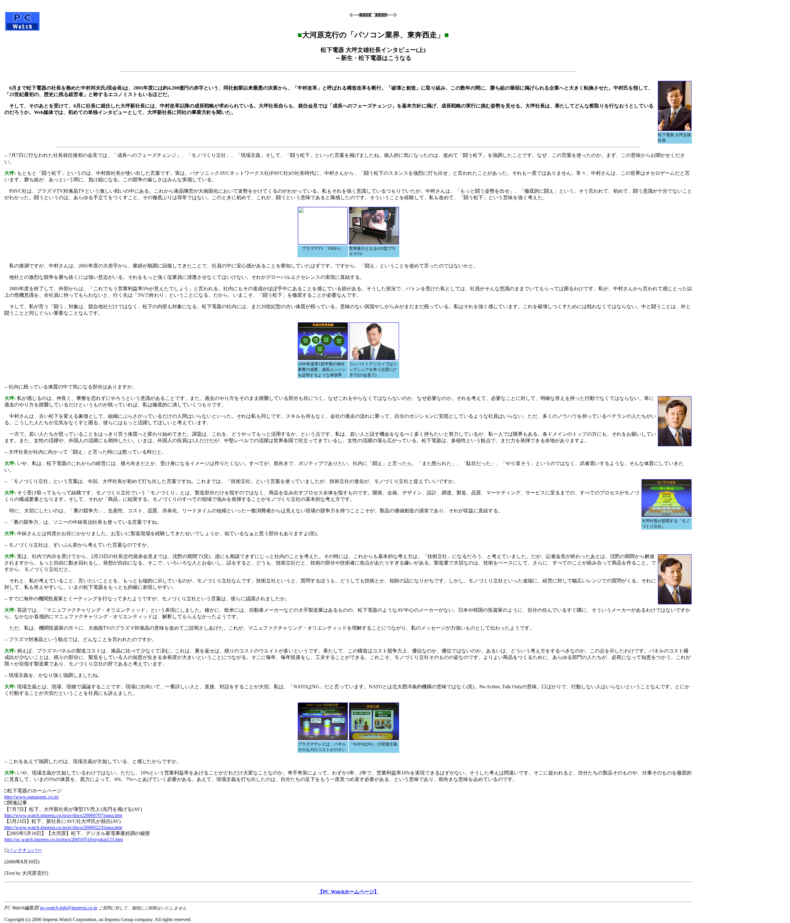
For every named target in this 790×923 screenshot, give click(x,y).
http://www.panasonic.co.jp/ (31, 796)
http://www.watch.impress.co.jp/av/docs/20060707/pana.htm (63, 815)
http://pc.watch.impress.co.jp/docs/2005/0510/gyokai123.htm (63, 839)
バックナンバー (24, 850)
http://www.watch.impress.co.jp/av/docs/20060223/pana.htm (63, 827)
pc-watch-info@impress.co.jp (68, 907)
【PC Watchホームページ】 (348, 891)
